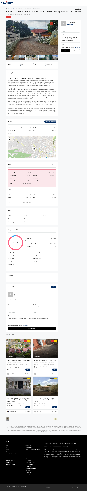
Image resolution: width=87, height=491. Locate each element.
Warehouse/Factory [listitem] (31, 477)
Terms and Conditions (10, 464)
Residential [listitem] (28, 445)
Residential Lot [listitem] (30, 453)
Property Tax (11, 264)
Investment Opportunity (31, 219)
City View (45, 215)
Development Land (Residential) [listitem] (33, 449)
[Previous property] (7, 419)
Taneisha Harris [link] (39, 373)
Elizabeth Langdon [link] (13, 411)
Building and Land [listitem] (31, 462)
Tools (82, 2)
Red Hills (12, 8)
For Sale (55, 2)
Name (9, 304)
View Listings (53, 286)
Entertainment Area (13, 219)
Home (49, 2)
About (7, 445)
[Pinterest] (80, 487)
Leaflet (43, 157)
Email (9, 309)
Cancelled (8, 16)
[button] (76, 9)
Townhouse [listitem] (29, 458)
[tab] (51, 23)
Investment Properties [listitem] (31, 468)
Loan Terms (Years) (37, 258)
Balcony (11, 215)
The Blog (77, 2)
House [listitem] (28, 451)
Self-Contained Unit (47, 219)
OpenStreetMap (49, 157)
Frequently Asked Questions (11, 453)
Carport (27, 215)
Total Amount (11, 252)
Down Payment (36, 252)
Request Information (32, 328)
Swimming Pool (12, 222)
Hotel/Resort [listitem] (29, 466)
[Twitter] (75, 487)
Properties (66, 2)
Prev (12, 419)
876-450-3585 (19, 295)
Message (10, 315)
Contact (7, 458)
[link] (18, 348)
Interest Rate (11, 258)
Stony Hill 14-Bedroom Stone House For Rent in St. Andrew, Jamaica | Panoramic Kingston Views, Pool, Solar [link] (18, 400)
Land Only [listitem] (29, 470)
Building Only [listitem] (30, 464)
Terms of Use (25, 325)
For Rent (60, 2)
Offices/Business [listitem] (30, 472)
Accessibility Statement (10, 460)
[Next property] (55, 419)
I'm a (34, 309)
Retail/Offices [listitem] (30, 474)
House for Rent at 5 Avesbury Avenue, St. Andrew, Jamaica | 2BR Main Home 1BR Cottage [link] (44, 400)
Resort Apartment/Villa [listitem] (32, 456)
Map (72, 2)
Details (27, 369)
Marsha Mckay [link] (12, 373)
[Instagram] (77, 487)
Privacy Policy (8, 462)
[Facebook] (72, 487)
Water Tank (28, 222)
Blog (7, 451)
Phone (34, 304)
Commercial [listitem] (28, 460)
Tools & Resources (9, 456)
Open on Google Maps (51, 121)
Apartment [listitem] (29, 447)
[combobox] (44, 312)
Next (51, 419)
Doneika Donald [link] (39, 411)
